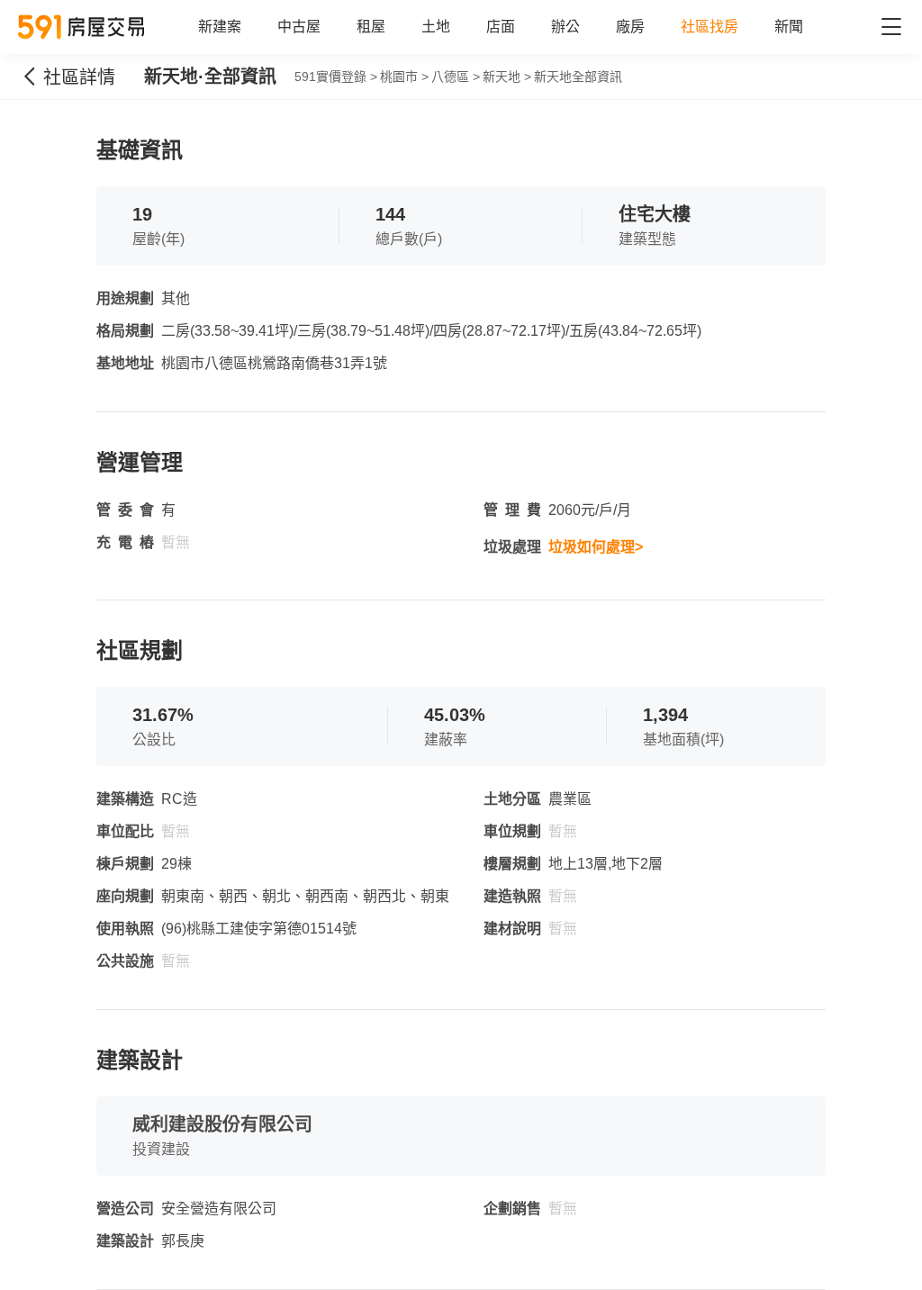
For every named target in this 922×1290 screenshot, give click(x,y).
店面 (500, 26)
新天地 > (507, 76)
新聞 (788, 26)
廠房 (630, 26)
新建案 (219, 26)
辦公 (565, 26)
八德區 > (455, 76)
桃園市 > (404, 76)
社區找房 (709, 26)
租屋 (371, 26)
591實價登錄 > (335, 76)
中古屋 (299, 26)
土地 (435, 26)
